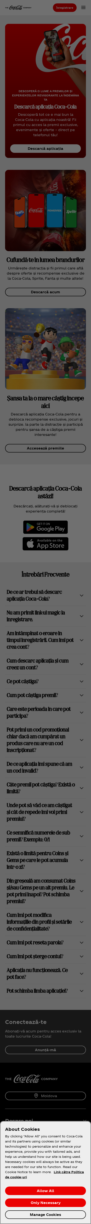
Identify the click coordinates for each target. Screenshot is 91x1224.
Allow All (45, 1191)
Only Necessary (46, 1203)
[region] (45, 1172)
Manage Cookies (45, 1215)
